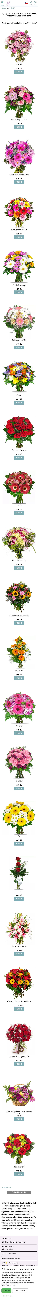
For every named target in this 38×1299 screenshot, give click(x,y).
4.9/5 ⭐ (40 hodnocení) (9, 1263)
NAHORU (7, 1187)
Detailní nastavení (20, 1291)
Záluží (12, 8)
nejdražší (33, 23)
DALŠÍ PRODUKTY (19, 1192)
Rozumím (6, 1291)
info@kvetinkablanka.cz (11, 1258)
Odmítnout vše (8, 1296)
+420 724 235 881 (9, 1254)
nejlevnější (24, 23)
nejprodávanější (13, 23)
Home (3, 8)
